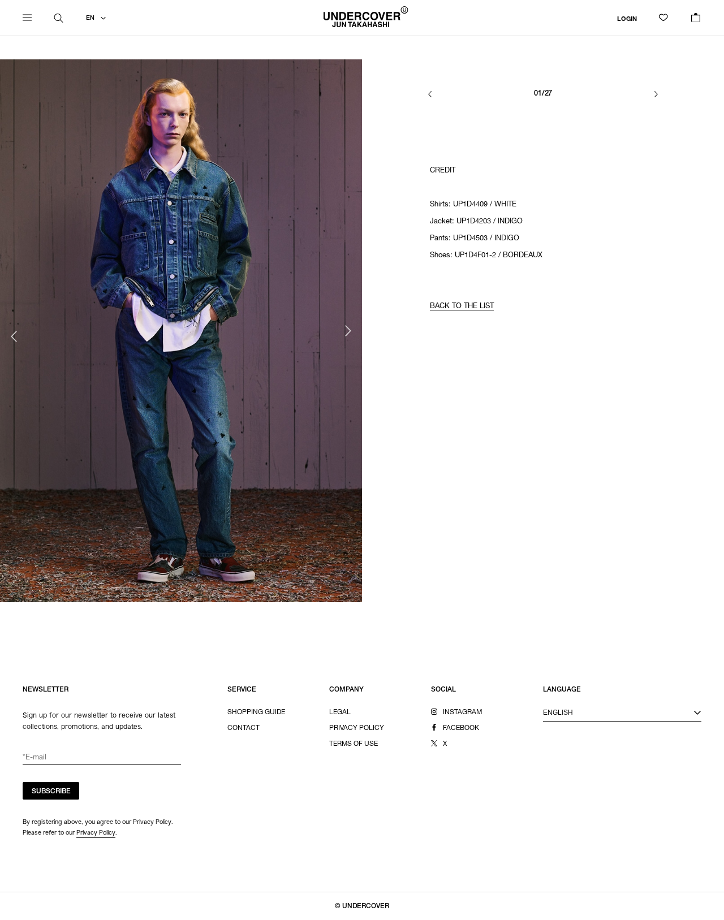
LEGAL (340, 712)
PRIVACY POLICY (356, 728)
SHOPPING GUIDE (256, 712)
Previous (14, 336)
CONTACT (243, 728)
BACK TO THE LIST (462, 306)
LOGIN (627, 19)
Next (348, 330)
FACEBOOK (461, 728)
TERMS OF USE (353, 744)
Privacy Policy (95, 832)
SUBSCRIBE (51, 791)
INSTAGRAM (462, 712)
